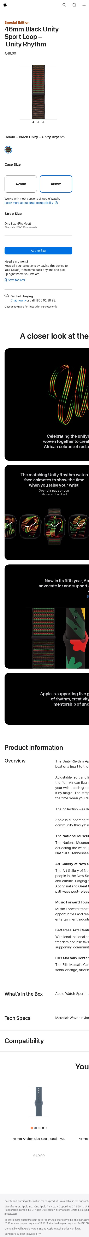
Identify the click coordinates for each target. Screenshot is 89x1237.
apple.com (11, 1213)
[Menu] (84, 5)
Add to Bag (38, 250)
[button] (64, 5)
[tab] (33, 122)
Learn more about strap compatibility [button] (29, 202)
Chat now (18, 300)
